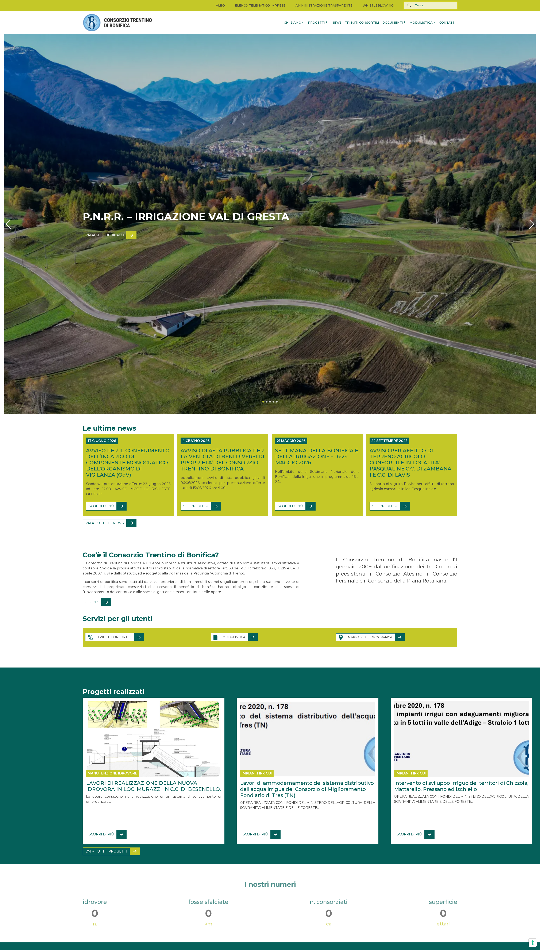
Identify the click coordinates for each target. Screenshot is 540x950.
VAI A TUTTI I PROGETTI (106, 851)
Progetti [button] (316, 22)
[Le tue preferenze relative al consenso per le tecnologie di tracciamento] (533, 943)
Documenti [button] (392, 22)
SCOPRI (92, 602)
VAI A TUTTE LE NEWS (104, 523)
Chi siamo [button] (292, 22)
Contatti (447, 22)
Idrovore (95, 235)
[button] (8, 224)
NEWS (337, 22)
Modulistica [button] (421, 22)
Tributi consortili (362, 22)
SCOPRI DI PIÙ (101, 506)
